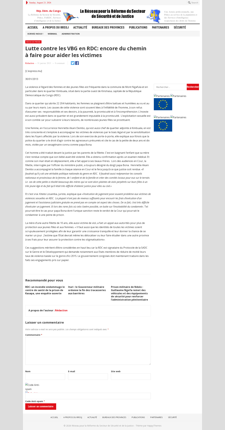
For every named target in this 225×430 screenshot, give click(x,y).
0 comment (60, 63)
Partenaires (160, 27)
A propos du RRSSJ (56, 27)
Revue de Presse (33, 42)
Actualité (80, 27)
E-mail (71, 371)
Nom (27, 371)
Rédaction (29, 63)
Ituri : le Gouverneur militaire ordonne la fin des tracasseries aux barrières (87, 290)
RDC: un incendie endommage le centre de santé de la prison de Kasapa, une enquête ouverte (45, 290)
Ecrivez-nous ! (35, 33)
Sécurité (180, 27)
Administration (71, 33)
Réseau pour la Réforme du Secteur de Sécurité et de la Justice (103, 425)
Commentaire (33, 334)
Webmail (52, 33)
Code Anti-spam (34, 401)
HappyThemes (154, 425)
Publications (138, 27)
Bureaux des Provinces (108, 27)
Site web (115, 371)
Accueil (33, 27)
